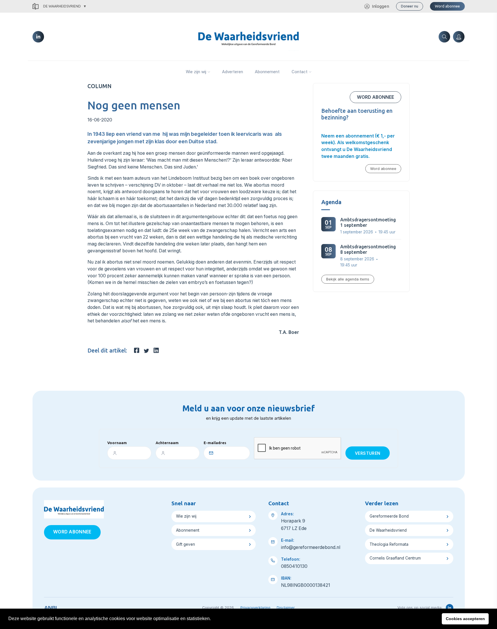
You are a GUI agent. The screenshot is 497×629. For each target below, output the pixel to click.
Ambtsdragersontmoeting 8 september (368, 249)
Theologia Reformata (389, 544)
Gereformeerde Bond (389, 516)
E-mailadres (215, 443)
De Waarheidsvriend (62, 6)
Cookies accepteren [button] (465, 618)
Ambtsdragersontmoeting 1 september (368, 222)
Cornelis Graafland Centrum (395, 558)
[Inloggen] (458, 36)
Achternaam (167, 443)
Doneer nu (409, 6)
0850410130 (294, 566)
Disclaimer (286, 607)
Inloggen (380, 6)
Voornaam (117, 443)
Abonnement (267, 71)
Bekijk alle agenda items (347, 279)
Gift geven (185, 544)
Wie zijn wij (196, 71)
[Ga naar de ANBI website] (50, 607)
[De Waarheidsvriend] (248, 36)
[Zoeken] (444, 36)
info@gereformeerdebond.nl (310, 547)
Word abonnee (447, 6)
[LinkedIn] (38, 36)
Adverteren (232, 71)
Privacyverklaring (255, 607)
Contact (299, 71)
